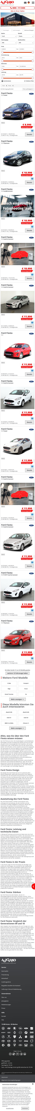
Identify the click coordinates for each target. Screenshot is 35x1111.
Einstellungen (10, 1108)
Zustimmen (25, 1108)
